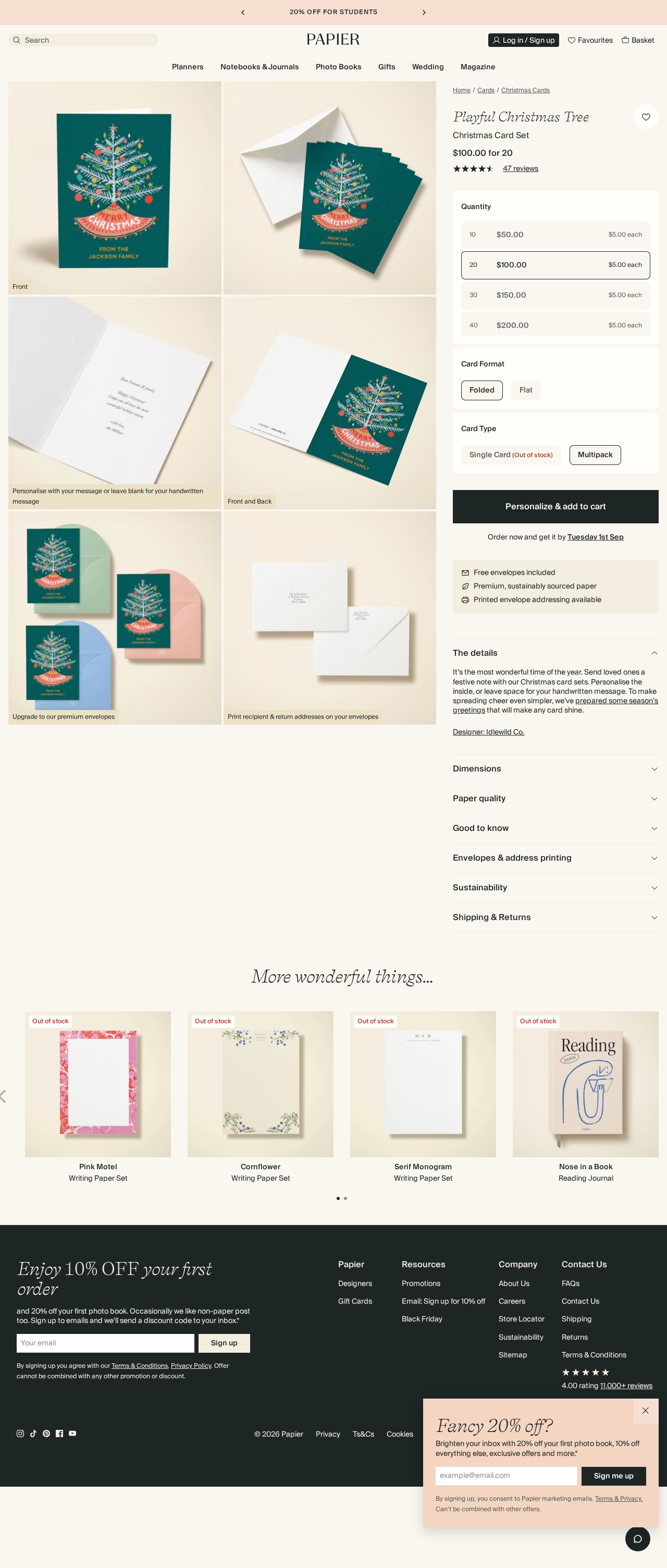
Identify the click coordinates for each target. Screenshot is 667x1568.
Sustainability (521, 1337)
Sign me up (614, 1476)
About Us (514, 1284)
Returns (575, 1337)
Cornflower (260, 1167)
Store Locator (522, 1319)
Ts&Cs (363, 1434)
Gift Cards (355, 1301)
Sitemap (513, 1355)
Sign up (224, 1343)
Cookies (400, 1434)
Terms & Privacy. (619, 1498)
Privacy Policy (191, 1366)
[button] (646, 1411)
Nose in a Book (586, 1167)
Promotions (421, 1284)
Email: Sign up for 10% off (442, 1301)
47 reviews (520, 169)
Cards (486, 90)
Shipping (577, 1319)
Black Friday (422, 1319)
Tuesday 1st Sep (595, 537)
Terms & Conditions (140, 1366)
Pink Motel (98, 1167)
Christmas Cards (525, 90)
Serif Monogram (423, 1167)
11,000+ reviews (626, 1386)
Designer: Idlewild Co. (488, 732)
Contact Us (580, 1301)
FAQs (570, 1284)
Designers (355, 1284)
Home (462, 90)
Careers (512, 1301)
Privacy (328, 1434)
